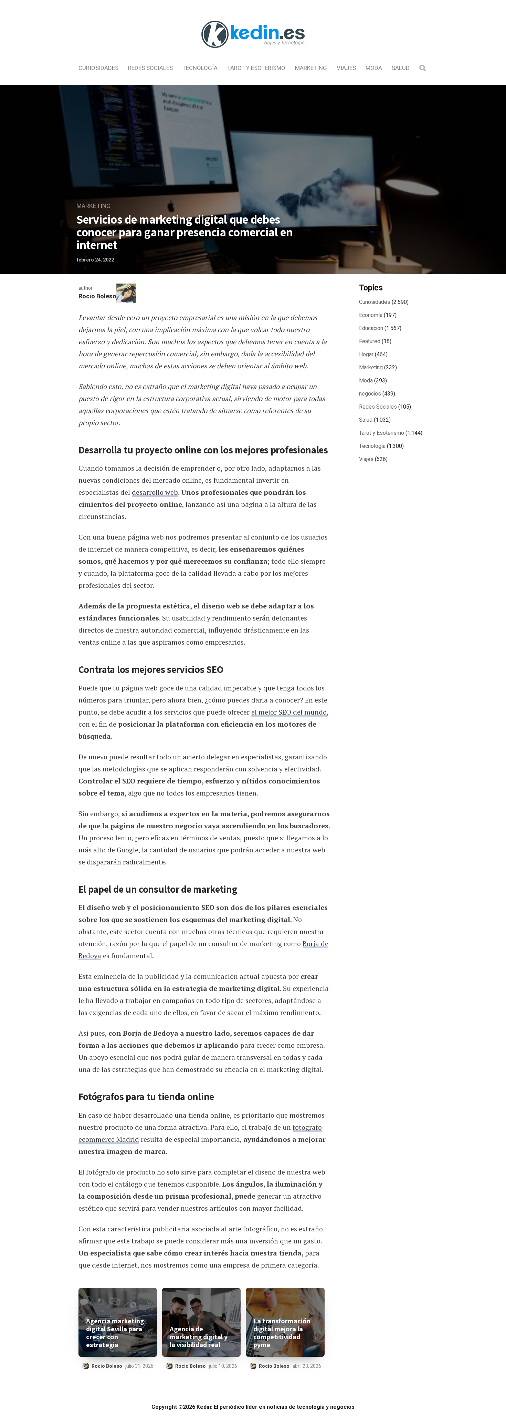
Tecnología (200, 68)
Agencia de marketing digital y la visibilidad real (199, 1337)
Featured (369, 341)
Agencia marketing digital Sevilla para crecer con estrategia (115, 1333)
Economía (370, 315)
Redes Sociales (150, 68)
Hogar (366, 354)
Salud (401, 68)
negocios (370, 394)
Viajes (346, 68)
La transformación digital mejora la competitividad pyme (281, 1333)
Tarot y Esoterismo (256, 68)
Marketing (311, 68)
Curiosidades (98, 68)
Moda (374, 68)
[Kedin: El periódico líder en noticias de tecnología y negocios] (253, 54)
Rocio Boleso (97, 296)
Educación (371, 328)
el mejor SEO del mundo (289, 712)
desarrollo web (155, 492)
